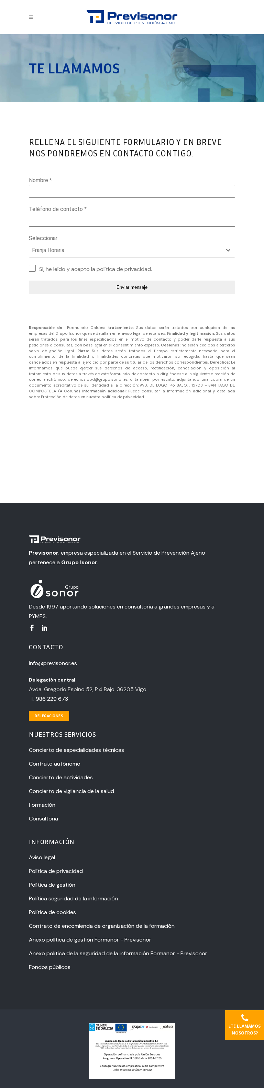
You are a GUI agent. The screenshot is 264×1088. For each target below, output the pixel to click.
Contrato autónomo (54, 763)
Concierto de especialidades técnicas (76, 750)
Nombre (40, 180)
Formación (42, 804)
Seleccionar (43, 238)
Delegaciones (49, 715)
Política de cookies (52, 912)
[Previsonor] (121, 540)
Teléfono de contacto (58, 209)
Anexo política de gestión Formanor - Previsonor (90, 939)
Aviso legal (42, 857)
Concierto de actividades (61, 777)
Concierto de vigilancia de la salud (71, 791)
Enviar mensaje (132, 287)
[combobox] (132, 250)
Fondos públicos (49, 967)
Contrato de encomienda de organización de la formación (102, 926)
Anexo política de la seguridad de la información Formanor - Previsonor (118, 953)
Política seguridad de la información (73, 898)
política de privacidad (124, 269)
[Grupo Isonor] (121, 589)
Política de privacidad (56, 871)
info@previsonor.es (53, 663)
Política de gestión (52, 884)
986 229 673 (52, 698)
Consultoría (43, 818)
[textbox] (125, 250)
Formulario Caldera (85, 327)
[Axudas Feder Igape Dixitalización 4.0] (132, 1077)
